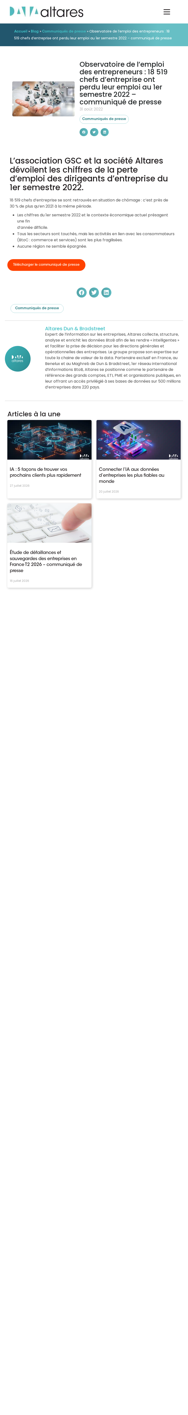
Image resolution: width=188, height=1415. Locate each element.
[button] (84, 132)
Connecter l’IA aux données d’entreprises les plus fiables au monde (131, 476)
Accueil (20, 31)
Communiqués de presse (64, 31)
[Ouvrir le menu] (166, 11)
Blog (35, 31)
